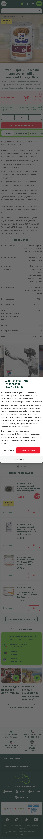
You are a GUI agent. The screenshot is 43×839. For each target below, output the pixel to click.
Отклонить (9, 450)
